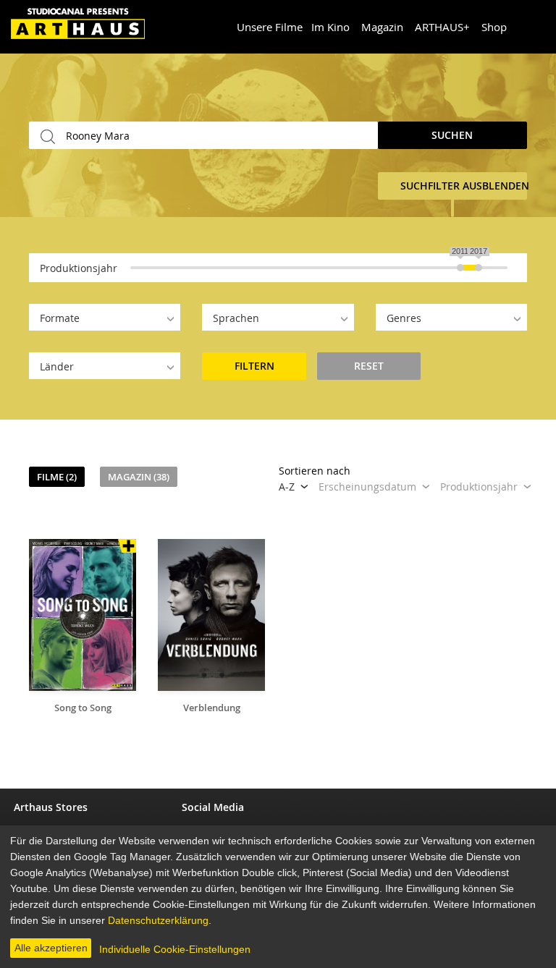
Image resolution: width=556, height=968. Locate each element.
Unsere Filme (270, 27)
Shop (494, 27)
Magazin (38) (138, 476)
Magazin (382, 27)
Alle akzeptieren (51, 948)
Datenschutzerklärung (158, 920)
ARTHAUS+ (442, 27)
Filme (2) (57, 476)
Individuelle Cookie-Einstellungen (174, 949)
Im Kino (330, 27)
